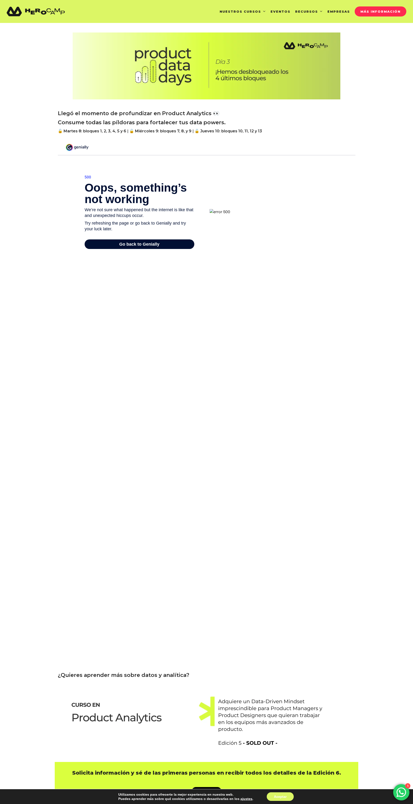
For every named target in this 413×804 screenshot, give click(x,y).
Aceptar (280, 797)
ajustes (246, 799)
